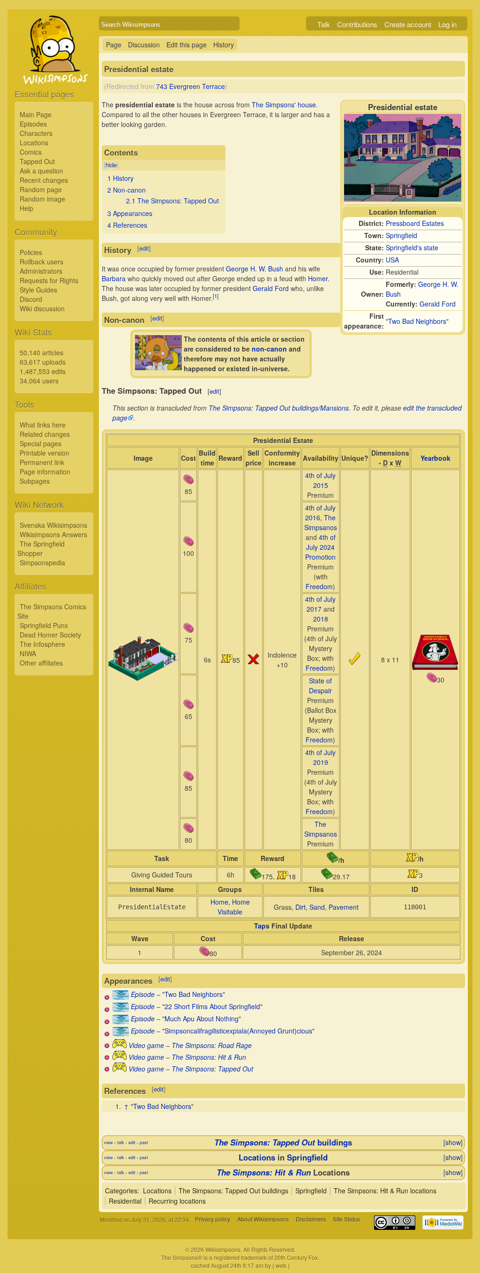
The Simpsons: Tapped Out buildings (233, 1190)
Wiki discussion (42, 308)
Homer (318, 278)
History (223, 44)
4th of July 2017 (320, 604)
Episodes (33, 123)
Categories (121, 1190)
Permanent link (42, 462)
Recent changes (44, 180)
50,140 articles (41, 352)
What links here (43, 424)
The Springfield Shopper (41, 548)
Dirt (300, 907)
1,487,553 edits (43, 371)
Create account (407, 24)
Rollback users (41, 261)
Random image (42, 198)
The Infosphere (42, 644)
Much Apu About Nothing (202, 1018)
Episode (143, 994)
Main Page (36, 114)
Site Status (346, 1219)
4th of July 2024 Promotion (320, 547)
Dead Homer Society (50, 634)
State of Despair (320, 685)
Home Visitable (234, 906)
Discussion (144, 44)
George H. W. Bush (254, 268)
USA (392, 259)
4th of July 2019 (320, 757)
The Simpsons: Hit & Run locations (385, 1190)
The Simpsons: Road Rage (212, 1045)
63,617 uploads (43, 362)
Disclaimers (311, 1219)
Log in (447, 24)
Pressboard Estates (415, 223)
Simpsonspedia (42, 562)
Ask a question (41, 170)
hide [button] (111, 164)
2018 (320, 618)
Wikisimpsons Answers (53, 534)
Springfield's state (412, 247)
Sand (317, 907)
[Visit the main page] (54, 71)
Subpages (35, 481)
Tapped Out (37, 161)
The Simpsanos (320, 522)
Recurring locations (177, 1201)
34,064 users (39, 380)
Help (26, 208)
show (453, 1142)
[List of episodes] (120, 997)
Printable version (44, 452)
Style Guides (38, 289)
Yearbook (435, 458)
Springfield (401, 235)
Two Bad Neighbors (417, 321)
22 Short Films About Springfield (212, 1006)
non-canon (269, 348)
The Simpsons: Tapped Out (212, 1068)
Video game (146, 1045)
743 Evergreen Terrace (190, 86)
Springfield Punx (44, 625)
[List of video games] (119, 1045)
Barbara (114, 278)
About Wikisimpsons (263, 1219)
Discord (31, 299)
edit (144, 248)
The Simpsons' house (284, 104)
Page (113, 44)
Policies (31, 252)
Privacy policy (212, 1219)
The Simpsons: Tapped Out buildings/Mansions (279, 407)
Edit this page (186, 44)
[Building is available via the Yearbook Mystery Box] (435, 667)
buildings (283, 1142)
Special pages (40, 443)
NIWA (28, 653)
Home (219, 901)
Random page (41, 189)
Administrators (41, 271)
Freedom (319, 586)
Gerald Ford (438, 303)
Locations (34, 142)
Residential (125, 1201)
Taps (262, 925)
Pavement (344, 907)
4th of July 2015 (320, 480)
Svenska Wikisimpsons (53, 525)
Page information (45, 471)
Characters (36, 133)
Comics (31, 152)
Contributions (357, 24)
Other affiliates (41, 662)
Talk (323, 24)
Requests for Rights (49, 280)
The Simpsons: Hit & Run (209, 1057)
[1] (215, 296)
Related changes (45, 434)
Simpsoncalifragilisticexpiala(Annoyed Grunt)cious (238, 1030)
